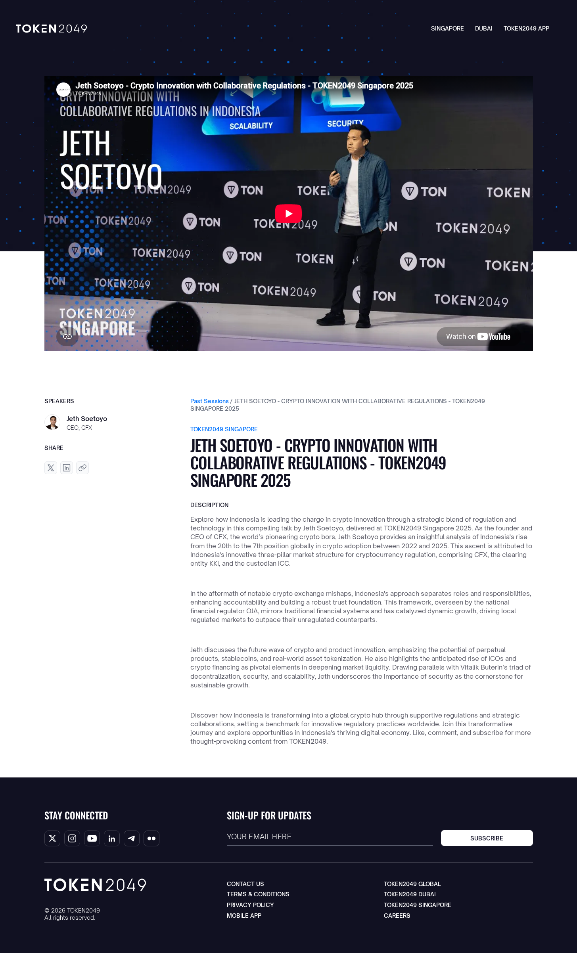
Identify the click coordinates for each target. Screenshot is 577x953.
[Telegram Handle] (132, 838)
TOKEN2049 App (526, 28)
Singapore (447, 28)
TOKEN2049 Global (412, 883)
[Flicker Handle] (151, 838)
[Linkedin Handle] (112, 838)
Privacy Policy (250, 904)
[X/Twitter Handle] (52, 838)
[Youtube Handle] (92, 838)
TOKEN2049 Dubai (410, 894)
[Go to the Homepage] (51, 28)
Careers (397, 915)
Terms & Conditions (258, 894)
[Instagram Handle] (72, 838)
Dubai (484, 28)
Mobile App (244, 915)
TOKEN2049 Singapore (417, 904)
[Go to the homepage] (95, 884)
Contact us (245, 883)
